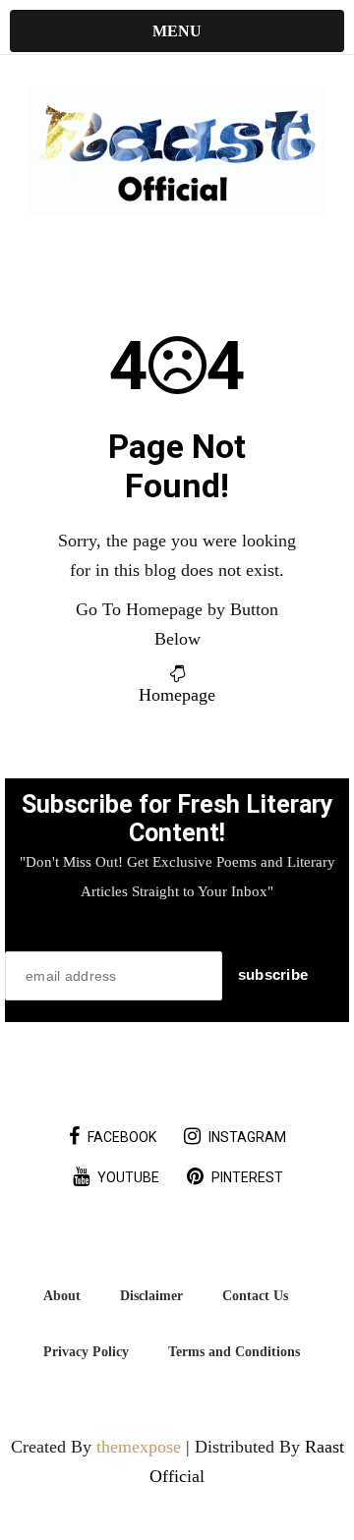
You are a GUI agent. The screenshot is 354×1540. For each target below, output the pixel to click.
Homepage (177, 695)
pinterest (247, 1177)
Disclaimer (151, 1295)
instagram (247, 1137)
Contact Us (255, 1295)
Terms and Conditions (234, 1351)
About (62, 1295)
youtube (128, 1177)
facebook (122, 1137)
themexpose (138, 1446)
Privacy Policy (86, 1351)
